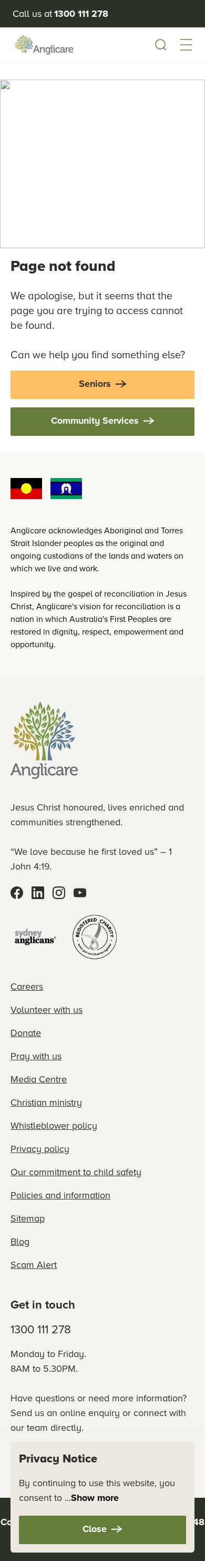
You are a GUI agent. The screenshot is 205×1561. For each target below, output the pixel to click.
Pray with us (36, 1056)
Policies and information (60, 1195)
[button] (186, 44)
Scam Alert (34, 1265)
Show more (95, 1498)
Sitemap (28, 1218)
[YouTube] (80, 892)
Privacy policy (40, 1149)
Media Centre (39, 1079)
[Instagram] (59, 892)
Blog (20, 1241)
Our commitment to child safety (76, 1172)
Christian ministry (46, 1102)
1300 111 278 (41, 1329)
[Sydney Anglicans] (36, 937)
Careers (27, 986)
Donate (26, 1033)
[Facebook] (17, 892)
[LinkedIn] (38, 892)
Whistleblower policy (54, 1126)
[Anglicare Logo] (44, 44)
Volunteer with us (47, 1010)
